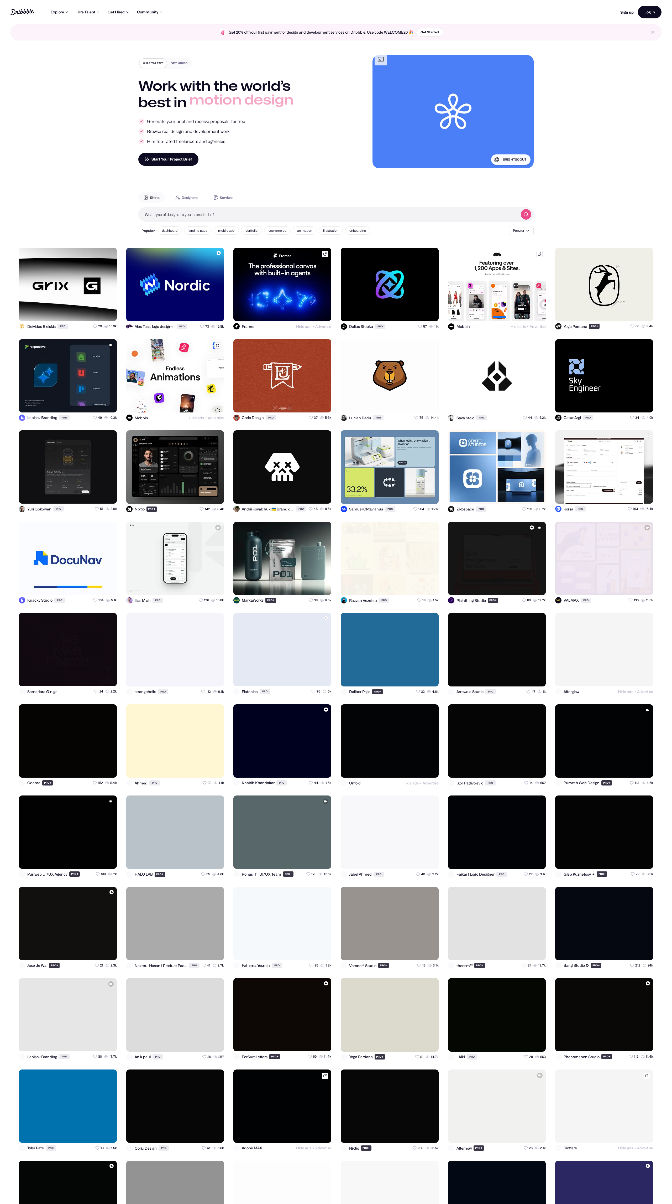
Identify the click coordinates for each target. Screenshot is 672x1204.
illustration (330, 230)
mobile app (226, 230)
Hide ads (303, 326)
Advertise (323, 326)
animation (304, 230)
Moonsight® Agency (511, 160)
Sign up (627, 12)
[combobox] (328, 214)
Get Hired (116, 12)
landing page (197, 230)
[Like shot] (108, 312)
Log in (649, 12)
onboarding (357, 230)
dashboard (169, 230)
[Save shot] (97, 312)
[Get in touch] (87, 312)
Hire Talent (85, 12)
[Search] (526, 214)
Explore (57, 12)
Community (147, 12)
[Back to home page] (22, 12)
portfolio (251, 230)
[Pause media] (381, 160)
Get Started (430, 32)
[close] (653, 32)
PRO (62, 326)
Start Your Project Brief (171, 159)
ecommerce (277, 230)
